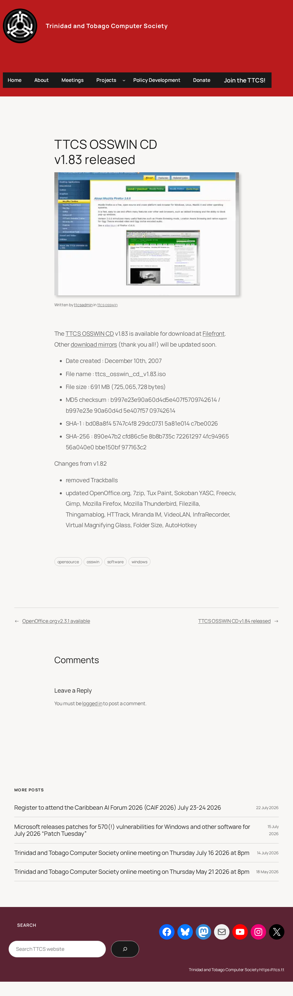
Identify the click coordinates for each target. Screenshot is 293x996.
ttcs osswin (107, 304)
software (115, 561)
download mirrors (94, 344)
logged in (92, 703)
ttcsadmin (83, 304)
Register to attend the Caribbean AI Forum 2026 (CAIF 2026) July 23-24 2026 (117, 807)
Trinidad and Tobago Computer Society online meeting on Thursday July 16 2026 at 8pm (132, 852)
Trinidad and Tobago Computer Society (107, 26)
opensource (68, 561)
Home (14, 79)
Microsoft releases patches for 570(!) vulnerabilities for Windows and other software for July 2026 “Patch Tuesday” (132, 830)
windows (139, 561)
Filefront (214, 333)
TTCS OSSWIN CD (90, 333)
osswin (93, 561)
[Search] (125, 949)
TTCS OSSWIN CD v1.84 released (234, 620)
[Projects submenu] (123, 80)
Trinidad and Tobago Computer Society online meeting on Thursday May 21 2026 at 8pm (132, 871)
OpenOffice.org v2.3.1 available (56, 620)
